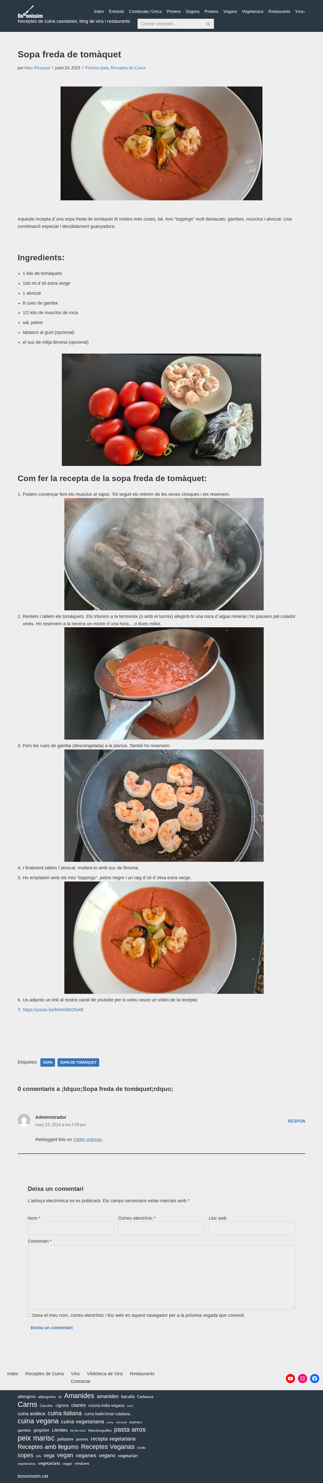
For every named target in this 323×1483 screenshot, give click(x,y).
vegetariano (49, 1463)
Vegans (230, 11)
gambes (24, 1430)
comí (130, 1405)
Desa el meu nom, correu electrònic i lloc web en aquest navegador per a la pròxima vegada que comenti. (138, 1315)
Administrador (50, 1117)
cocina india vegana (106, 1405)
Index (99, 11)
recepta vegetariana (113, 1439)
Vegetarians (252, 11)
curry (110, 1422)
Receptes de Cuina (128, 68)
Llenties (60, 1430)
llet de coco (78, 1430)
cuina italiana (65, 1413)
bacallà (127, 1396)
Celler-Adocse (87, 1139)
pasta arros (130, 1429)
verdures (82, 1463)
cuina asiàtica (31, 1413)
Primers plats (97, 68)
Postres (211, 11)
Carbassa (145, 1397)
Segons (193, 11)
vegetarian (128, 1455)
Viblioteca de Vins (105, 1373)
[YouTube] (290, 1378)
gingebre (41, 1430)
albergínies (47, 1397)
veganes (86, 1455)
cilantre (78, 1405)
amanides (108, 1396)
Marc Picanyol (37, 68)
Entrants (116, 11)
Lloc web (218, 1218)
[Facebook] (314, 1378)
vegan (65, 1455)
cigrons (62, 1405)
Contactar (81, 1381)
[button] (304, 12)
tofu (38, 1456)
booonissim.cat (33, 1476)
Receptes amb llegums (48, 1447)
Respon (296, 1121)
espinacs (135, 1422)
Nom (34, 1218)
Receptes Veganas (108, 1446)
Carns (27, 1404)
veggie (67, 1464)
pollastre (65, 1439)
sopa (47, 1062)
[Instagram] (302, 1378)
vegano (107, 1455)
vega (49, 1455)
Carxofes (46, 1406)
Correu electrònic (137, 1218)
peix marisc (36, 1438)
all (60, 1397)
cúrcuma (121, 1422)
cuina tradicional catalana (107, 1414)
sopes (26, 1455)
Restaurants (279, 11)
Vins (299, 11)
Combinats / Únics (145, 11)
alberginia (27, 1396)
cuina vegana (38, 1421)
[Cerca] (208, 24)
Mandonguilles (100, 1430)
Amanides (79, 1396)
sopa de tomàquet (78, 1062)
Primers (174, 11)
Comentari (40, 1241)
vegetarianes (27, 1464)
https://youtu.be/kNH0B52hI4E (53, 1009)
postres (82, 1439)
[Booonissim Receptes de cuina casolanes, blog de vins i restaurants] (30, 12)
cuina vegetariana (82, 1421)
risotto (141, 1447)
